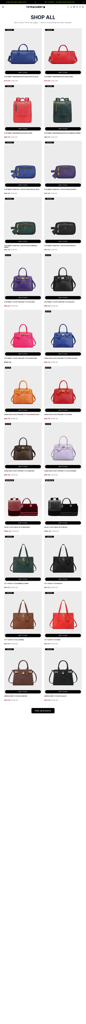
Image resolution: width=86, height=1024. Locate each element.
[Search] (68, 7)
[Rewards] (74, 7)
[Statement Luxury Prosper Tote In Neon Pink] (23, 333)
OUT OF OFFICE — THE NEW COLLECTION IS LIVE (52, 2)
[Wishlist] (79, 7)
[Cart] (82, 7)
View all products (43, 711)
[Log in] (71, 7)
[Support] (77, 7)
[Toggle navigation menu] (3, 7)
